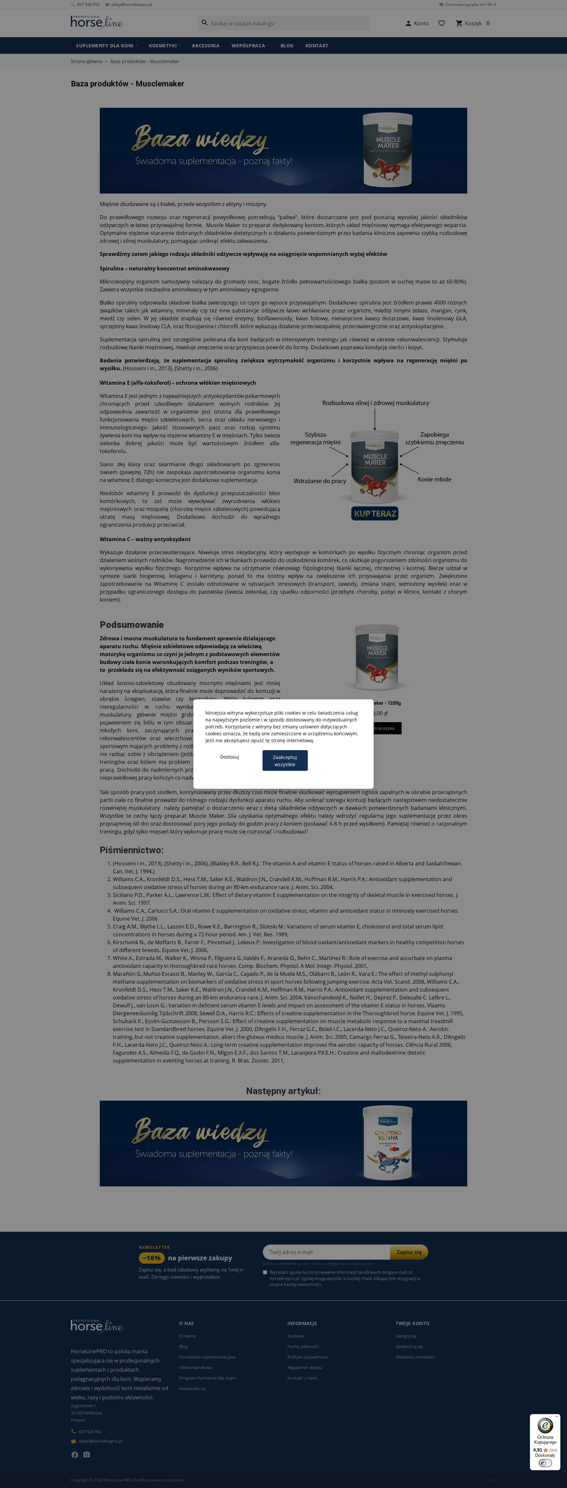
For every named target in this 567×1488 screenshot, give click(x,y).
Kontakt (316, 45)
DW (493, 1479)
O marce (187, 1336)
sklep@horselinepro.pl (128, 4)
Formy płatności (303, 1346)
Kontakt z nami (302, 1378)
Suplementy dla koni (105, 45)
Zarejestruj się (409, 1346)
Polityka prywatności (307, 1357)
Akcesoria (206, 45)
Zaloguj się (406, 1336)
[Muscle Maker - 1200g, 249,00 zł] (377, 674)
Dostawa (295, 1336)
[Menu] (556, 1418)
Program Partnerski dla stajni (207, 1378)
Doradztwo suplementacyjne (207, 1357)
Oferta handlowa (195, 1367)
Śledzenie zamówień (415, 1357)
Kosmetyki (163, 45)
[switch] (545, 1463)
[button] (417, 23)
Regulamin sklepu (304, 1367)
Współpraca (248, 45)
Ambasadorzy (192, 1388)
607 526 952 (85, 4)
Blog (287, 45)
